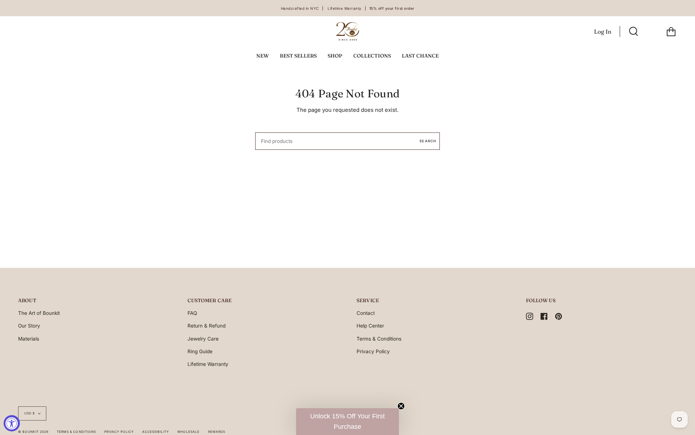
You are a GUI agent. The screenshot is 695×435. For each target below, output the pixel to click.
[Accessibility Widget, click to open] (12, 423)
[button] (347, 421)
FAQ (192, 313)
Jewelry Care (203, 339)
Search (428, 141)
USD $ (29, 413)
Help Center (370, 326)
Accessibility (155, 432)
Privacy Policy (373, 351)
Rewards (216, 432)
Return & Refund (207, 326)
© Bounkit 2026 (33, 432)
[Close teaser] (401, 406)
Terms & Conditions (379, 339)
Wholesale (188, 432)
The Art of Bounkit (39, 313)
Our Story (29, 326)
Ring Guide (200, 351)
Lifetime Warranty (208, 364)
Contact (366, 313)
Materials (28, 339)
